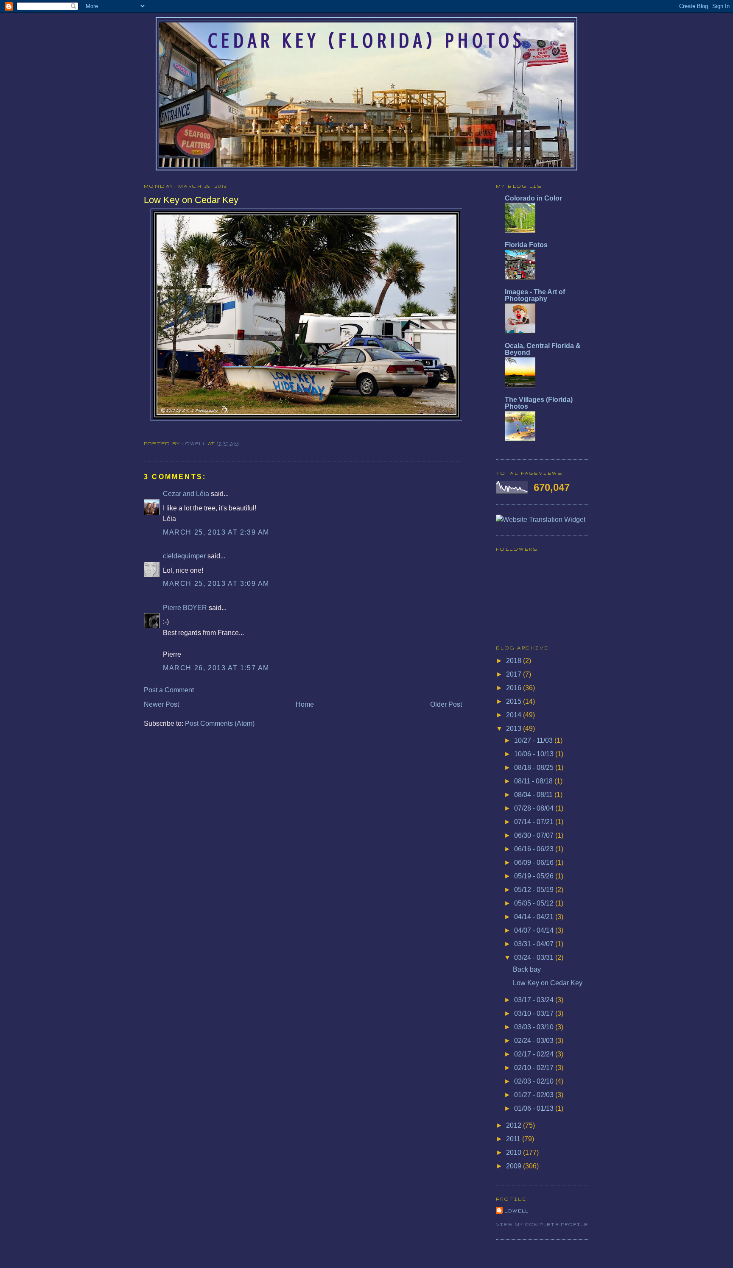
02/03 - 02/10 (534, 1081)
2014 (514, 715)
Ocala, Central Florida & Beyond (543, 349)
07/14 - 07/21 (534, 821)
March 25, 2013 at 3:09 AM (216, 583)
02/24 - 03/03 (534, 1040)
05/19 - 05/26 (534, 876)
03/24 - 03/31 (534, 957)
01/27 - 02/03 (534, 1094)
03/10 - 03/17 (534, 1013)
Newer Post (161, 704)
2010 (514, 1152)
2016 (514, 687)
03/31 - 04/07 (534, 944)
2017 (514, 674)
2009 (514, 1166)
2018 (514, 660)
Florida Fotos (526, 244)
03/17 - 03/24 (534, 999)
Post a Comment (169, 690)
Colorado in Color (533, 198)
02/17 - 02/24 (534, 1054)
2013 (514, 728)
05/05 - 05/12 (534, 903)
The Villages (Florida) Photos (539, 403)
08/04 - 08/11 (534, 794)
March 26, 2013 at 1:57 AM (216, 668)
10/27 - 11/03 (534, 740)
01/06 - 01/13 (534, 1108)
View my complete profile (542, 1224)
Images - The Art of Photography (535, 295)
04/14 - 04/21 (534, 916)
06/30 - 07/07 (534, 835)
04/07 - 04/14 (534, 930)
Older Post (446, 704)
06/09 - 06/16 (534, 862)
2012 (514, 1125)
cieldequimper (184, 556)
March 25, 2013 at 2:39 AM (216, 532)
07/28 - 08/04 (534, 808)
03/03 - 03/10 (534, 1027)
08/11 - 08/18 (534, 781)
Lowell (195, 443)
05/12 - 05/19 (534, 889)
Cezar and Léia (186, 493)
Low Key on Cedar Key (547, 983)
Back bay (527, 969)
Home (305, 704)
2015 (514, 701)
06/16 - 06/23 (534, 849)
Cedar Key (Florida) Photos (366, 41)
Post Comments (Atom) (220, 723)
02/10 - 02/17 (534, 1067)
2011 (514, 1139)
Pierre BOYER (185, 607)
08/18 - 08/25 (534, 767)
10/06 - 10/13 (534, 754)
